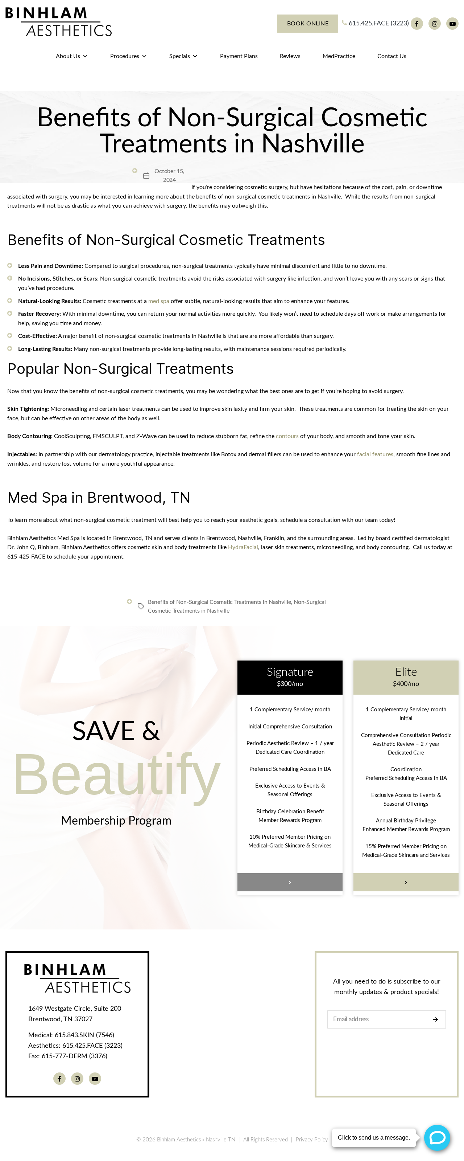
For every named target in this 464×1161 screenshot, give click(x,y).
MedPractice (339, 56)
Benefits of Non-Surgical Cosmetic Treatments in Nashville (219, 602)
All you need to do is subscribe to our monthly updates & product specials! (386, 987)
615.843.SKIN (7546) (84, 1035)
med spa (158, 301)
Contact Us (391, 56)
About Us (68, 56)
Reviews (290, 56)
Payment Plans (239, 56)
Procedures (124, 56)
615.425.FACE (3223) (378, 23)
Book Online (308, 23)
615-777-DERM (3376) (74, 1056)
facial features (375, 454)
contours (287, 436)
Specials (179, 56)
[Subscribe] (437, 1019)
